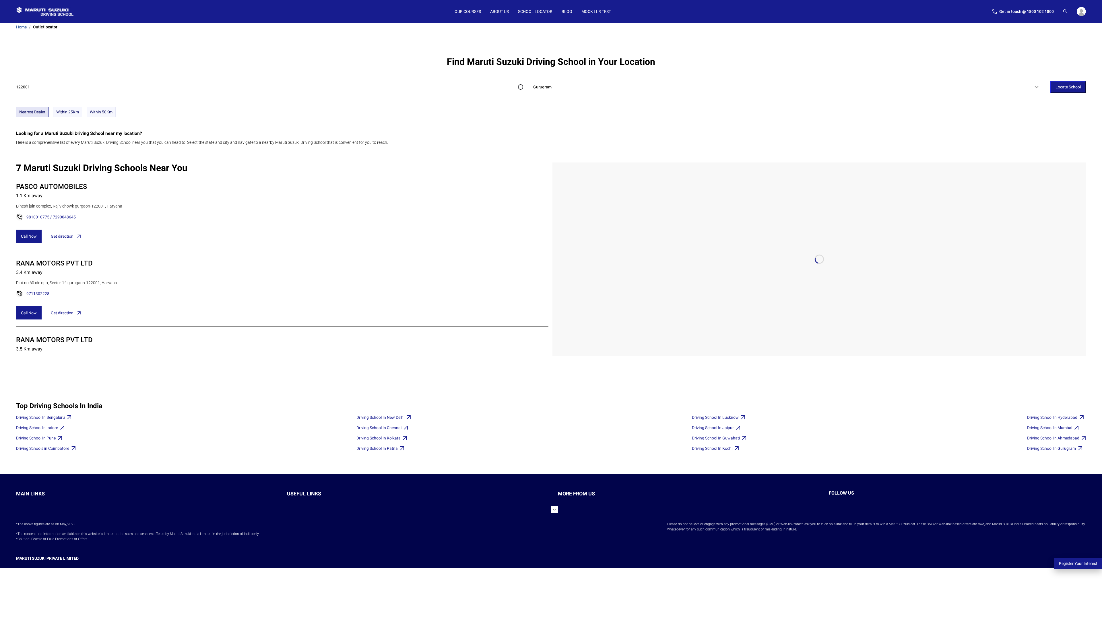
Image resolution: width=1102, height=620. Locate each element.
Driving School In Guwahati (716, 438)
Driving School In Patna (377, 448)
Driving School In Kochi (712, 448)
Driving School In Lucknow (715, 417)
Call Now (29, 236)
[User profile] (1081, 11)
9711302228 (37, 293)
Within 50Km (101, 112)
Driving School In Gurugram (1051, 448)
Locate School (1068, 87)
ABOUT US (499, 11)
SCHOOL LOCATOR (535, 11)
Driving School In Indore (37, 427)
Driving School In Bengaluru (40, 417)
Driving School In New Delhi (380, 417)
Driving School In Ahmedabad (1053, 438)
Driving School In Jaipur (713, 427)
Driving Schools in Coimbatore (42, 448)
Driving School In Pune (36, 438)
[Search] (1065, 11)
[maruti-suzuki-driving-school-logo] (44, 11)
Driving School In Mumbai (1049, 427)
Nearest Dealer (32, 112)
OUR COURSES (468, 11)
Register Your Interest (1078, 563)
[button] (520, 87)
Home (21, 27)
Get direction (62, 236)
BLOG (567, 11)
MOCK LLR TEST (596, 11)
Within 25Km (67, 112)
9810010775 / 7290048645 (51, 217)
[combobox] (788, 87)
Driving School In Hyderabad (1052, 417)
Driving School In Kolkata (378, 438)
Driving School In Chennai (378, 427)
